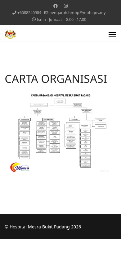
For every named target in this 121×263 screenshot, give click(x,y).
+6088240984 (29, 12)
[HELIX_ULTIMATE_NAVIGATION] (112, 34)
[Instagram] (66, 6)
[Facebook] (55, 6)
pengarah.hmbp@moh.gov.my (77, 12)
